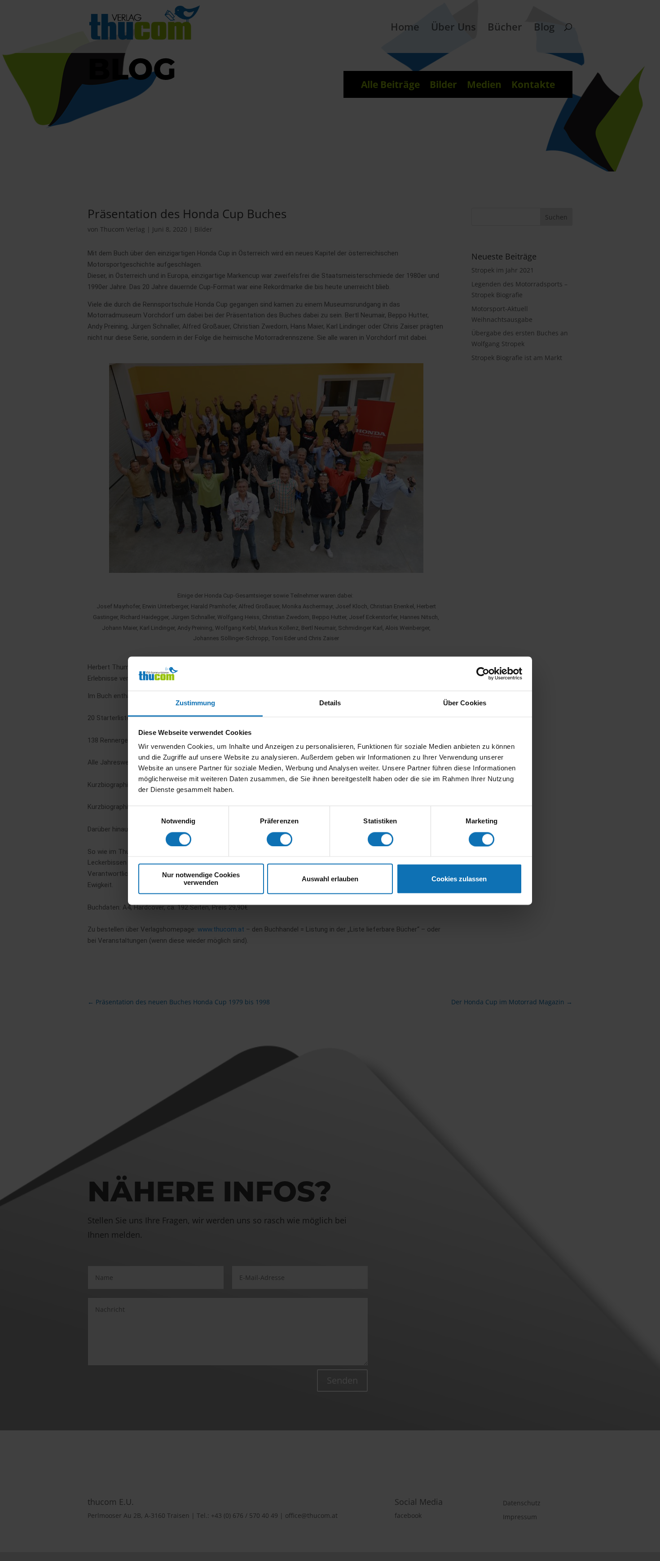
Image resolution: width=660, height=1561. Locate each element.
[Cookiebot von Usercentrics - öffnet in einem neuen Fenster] (483, 673)
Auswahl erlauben (330, 879)
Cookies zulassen (459, 879)
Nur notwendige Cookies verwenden (201, 879)
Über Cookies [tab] (464, 703)
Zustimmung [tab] (196, 703)
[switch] (279, 839)
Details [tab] (330, 703)
